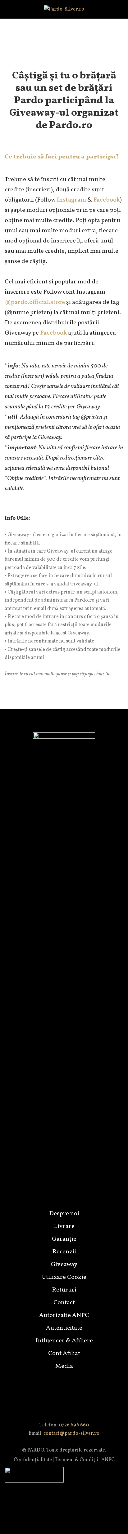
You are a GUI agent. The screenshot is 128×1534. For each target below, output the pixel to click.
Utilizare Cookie (64, 1277)
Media (64, 1366)
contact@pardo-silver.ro (71, 1433)
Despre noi (64, 1213)
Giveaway (64, 1264)
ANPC (108, 1459)
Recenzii (64, 1251)
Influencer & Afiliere (64, 1340)
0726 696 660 (74, 1425)
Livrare (64, 1226)
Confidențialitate (33, 1459)
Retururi (64, 1290)
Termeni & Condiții (76, 1459)
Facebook (106, 200)
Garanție (64, 1239)
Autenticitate (64, 1328)
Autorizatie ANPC (64, 1315)
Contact (64, 1302)
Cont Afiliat (64, 1353)
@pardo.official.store (35, 302)
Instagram (71, 200)
